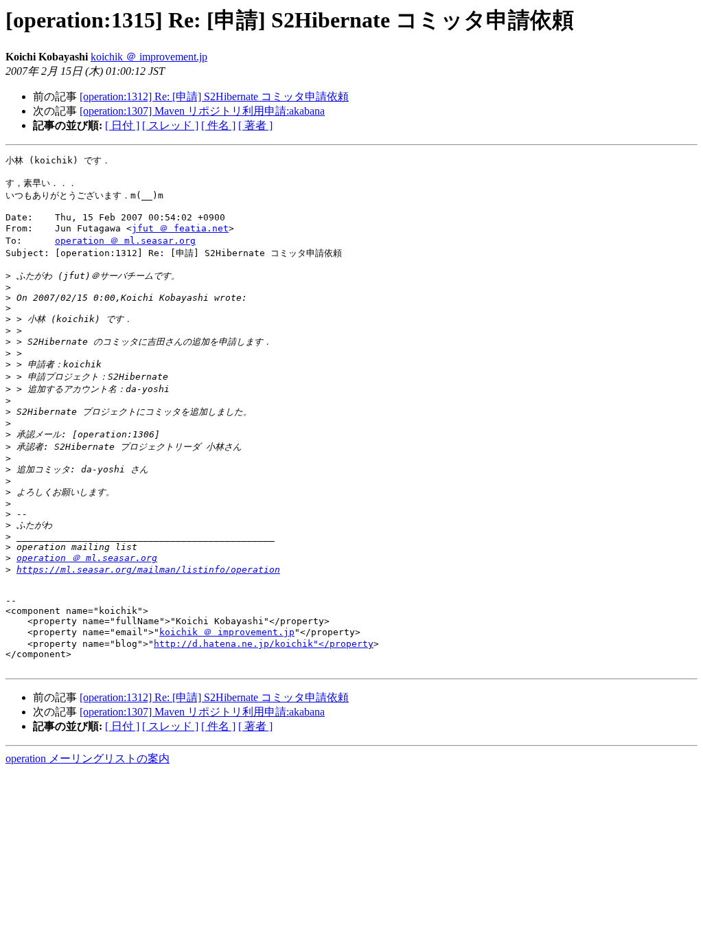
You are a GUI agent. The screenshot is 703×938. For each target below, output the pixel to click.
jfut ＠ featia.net (180, 228)
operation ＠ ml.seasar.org (125, 241)
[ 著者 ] (255, 125)
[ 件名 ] (218, 125)
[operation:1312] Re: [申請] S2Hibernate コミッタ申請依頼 (214, 96)
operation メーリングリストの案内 (87, 758)
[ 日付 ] (122, 125)
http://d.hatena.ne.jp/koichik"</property (263, 644)
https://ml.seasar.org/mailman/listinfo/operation (148, 569)
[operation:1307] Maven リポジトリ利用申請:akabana (202, 111)
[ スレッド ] (170, 125)
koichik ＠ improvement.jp (149, 56)
